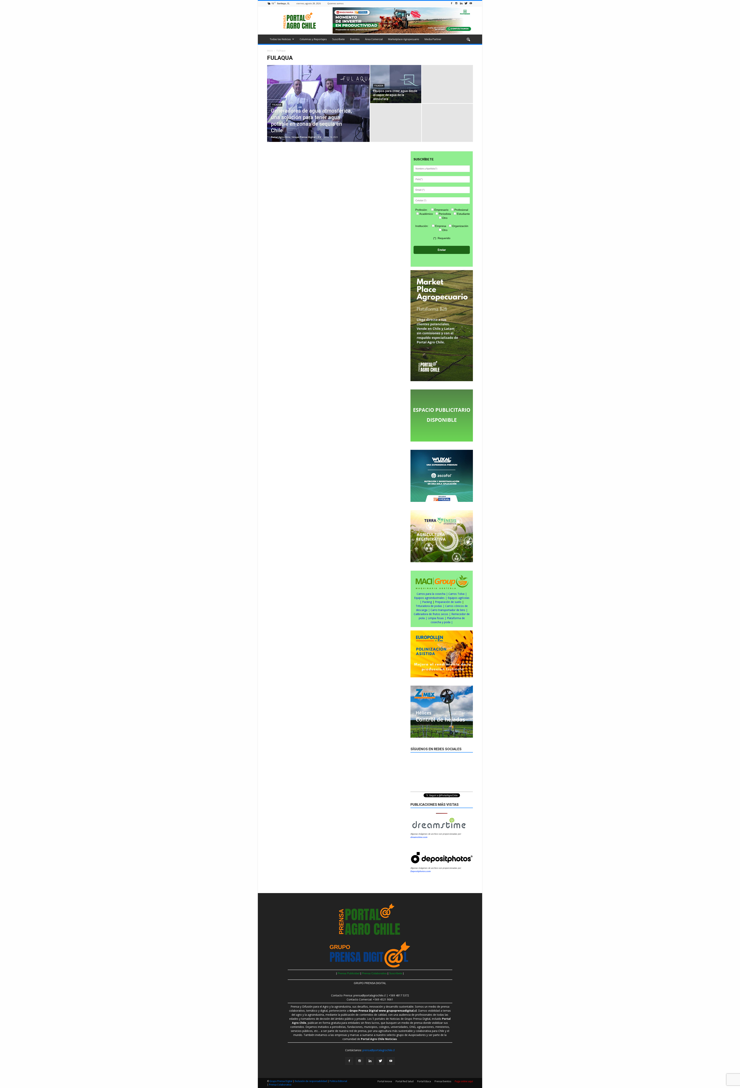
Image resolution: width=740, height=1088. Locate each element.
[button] (468, 39)
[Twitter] (466, 3)
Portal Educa (424, 1081)
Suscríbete (338, 39)
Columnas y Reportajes (313, 39)
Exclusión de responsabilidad (311, 1081)
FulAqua (276, 105)
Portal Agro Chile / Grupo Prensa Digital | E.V (296, 137)
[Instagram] (456, 3)
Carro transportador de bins (448, 610)
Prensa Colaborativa (375, 973)
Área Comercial (374, 39)
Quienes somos (335, 3)
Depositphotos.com (420, 871)
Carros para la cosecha (431, 594)
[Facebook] (451, 3)
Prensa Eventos (443, 1081)
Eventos (355, 39)
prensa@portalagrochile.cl (378, 1050)
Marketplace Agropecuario (403, 39)
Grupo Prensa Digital (281, 1081)
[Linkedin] (461, 3)
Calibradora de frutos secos (431, 614)
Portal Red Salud (405, 1081)
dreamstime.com (418, 837)
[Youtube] (471, 3)
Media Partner (433, 39)
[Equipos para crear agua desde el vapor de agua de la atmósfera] (395, 84)
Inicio (270, 50)
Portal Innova (385, 1081)
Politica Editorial (338, 1081)
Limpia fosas (436, 618)
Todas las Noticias (280, 39)
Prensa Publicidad (349, 973)
